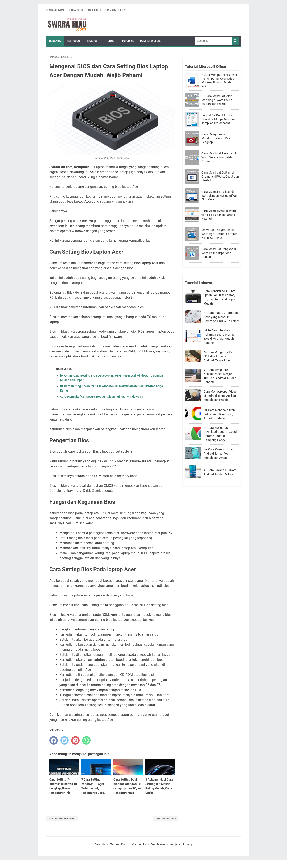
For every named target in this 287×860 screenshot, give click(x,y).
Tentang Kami (55, 10)
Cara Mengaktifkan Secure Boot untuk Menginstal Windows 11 (101, 396)
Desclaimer (158, 844)
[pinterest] (75, 740)
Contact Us (75, 10)
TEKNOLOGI (74, 41)
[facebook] (53, 740)
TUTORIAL (128, 41)
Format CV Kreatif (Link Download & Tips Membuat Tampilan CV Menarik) (219, 118)
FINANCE (92, 41)
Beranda (55, 41)
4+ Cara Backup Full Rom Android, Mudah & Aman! (220, 472)
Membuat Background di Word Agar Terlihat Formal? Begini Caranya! (219, 233)
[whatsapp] (86, 740)
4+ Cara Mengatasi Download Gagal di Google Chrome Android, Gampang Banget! (221, 434)
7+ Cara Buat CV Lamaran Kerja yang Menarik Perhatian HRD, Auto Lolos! (221, 317)
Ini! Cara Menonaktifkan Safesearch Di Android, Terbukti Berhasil (219, 414)
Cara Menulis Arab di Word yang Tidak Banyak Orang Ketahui (218, 214)
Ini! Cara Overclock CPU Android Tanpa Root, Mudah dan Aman (219, 453)
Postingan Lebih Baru (62, 818)
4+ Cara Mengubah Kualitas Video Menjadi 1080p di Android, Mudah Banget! (220, 376)
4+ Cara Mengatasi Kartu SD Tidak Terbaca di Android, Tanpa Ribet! (220, 356)
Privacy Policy (115, 10)
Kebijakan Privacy (180, 844)
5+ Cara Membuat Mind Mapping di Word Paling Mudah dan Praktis (216, 99)
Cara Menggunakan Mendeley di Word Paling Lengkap (217, 138)
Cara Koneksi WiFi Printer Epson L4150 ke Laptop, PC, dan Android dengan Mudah (220, 297)
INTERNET (110, 41)
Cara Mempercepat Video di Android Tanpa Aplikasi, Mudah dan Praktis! (220, 395)
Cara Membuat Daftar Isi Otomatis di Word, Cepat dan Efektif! (220, 176)
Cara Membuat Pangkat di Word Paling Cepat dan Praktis (218, 252)
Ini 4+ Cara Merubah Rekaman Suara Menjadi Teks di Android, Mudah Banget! (219, 336)
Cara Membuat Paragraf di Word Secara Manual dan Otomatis (218, 157)
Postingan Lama (166, 818)
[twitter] (64, 740)
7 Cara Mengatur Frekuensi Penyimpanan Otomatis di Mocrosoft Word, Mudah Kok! (219, 80)
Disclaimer (94, 10)
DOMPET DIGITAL (150, 41)
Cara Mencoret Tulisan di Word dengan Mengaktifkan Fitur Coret (219, 195)
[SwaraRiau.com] (67, 24)
